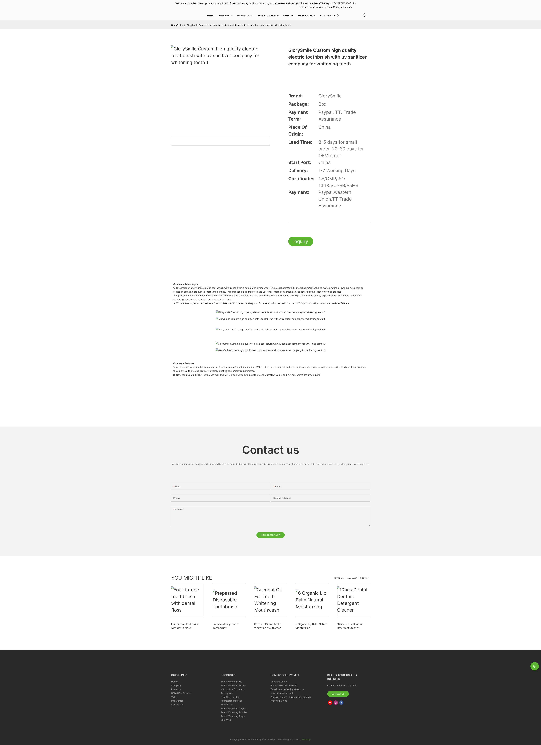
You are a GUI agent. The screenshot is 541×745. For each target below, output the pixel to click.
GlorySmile (177, 25)
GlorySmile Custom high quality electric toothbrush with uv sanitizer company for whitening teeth (238, 25)
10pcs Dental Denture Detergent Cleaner (350, 626)
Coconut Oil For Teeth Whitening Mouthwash (267, 626)
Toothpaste (339, 578)
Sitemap (306, 739)
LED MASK (352, 578)
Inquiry (300, 241)
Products (364, 578)
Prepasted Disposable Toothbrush (225, 626)
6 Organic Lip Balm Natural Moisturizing (312, 626)
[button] (338, 15)
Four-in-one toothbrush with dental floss (185, 626)
